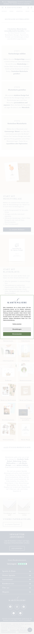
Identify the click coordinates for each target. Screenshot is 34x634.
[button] (17, 324)
